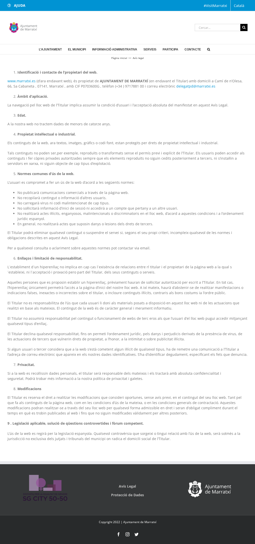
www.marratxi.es (21, 81)
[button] (208, 49)
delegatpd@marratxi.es (195, 86)
